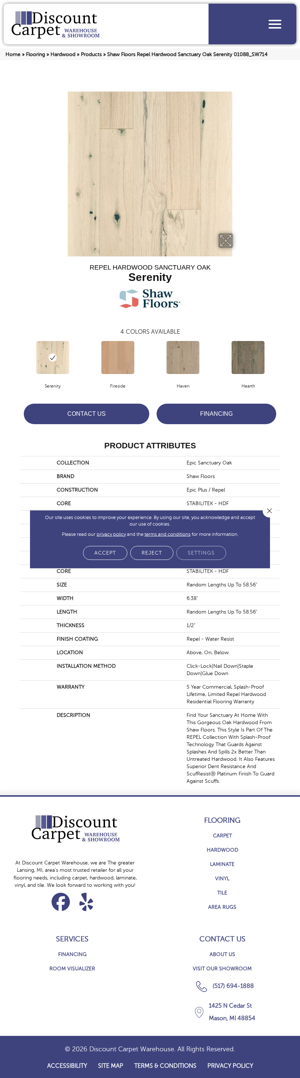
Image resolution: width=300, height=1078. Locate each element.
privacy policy (111, 534)
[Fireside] (117, 357)
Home (12, 54)
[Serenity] (52, 357)
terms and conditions (168, 534)
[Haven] (182, 357)
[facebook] (60, 902)
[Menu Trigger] (275, 24)
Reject (152, 552)
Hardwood (62, 54)
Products (91, 54)
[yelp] (86, 902)
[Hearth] (248, 357)
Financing (216, 414)
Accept (105, 552)
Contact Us (86, 414)
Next (283, 356)
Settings (201, 552)
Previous (16, 356)
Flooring (35, 54)
